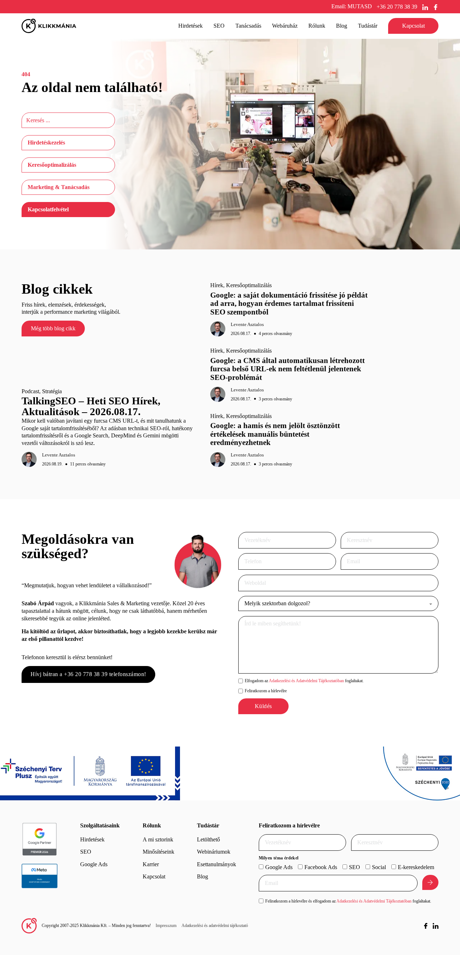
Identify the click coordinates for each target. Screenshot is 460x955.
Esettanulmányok (216, 864)
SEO (85, 852)
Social (379, 867)
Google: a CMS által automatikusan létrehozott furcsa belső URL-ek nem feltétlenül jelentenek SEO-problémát (287, 369)
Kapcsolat (413, 26)
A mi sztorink (158, 839)
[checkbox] (240, 681)
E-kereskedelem (416, 867)
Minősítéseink (158, 852)
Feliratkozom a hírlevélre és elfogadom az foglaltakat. (348, 901)
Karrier (151, 864)
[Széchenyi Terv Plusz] (90, 773)
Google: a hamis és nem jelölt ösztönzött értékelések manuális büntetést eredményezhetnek (275, 434)
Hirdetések (92, 839)
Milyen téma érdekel (279, 857)
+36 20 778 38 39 (397, 7)
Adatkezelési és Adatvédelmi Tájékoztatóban (306, 680)
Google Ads (93, 864)
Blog (341, 26)
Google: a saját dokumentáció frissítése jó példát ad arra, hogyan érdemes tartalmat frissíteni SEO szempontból (289, 303)
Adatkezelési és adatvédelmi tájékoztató (214, 925)
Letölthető (208, 839)
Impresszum (166, 925)
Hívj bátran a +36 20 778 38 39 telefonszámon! (88, 674)
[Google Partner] (40, 839)
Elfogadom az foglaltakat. (304, 680)
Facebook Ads (320, 867)
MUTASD (360, 6)
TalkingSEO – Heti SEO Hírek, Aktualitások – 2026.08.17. (91, 406)
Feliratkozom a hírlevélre (266, 690)
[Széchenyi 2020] (421, 773)
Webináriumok (213, 852)
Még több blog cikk (53, 328)
